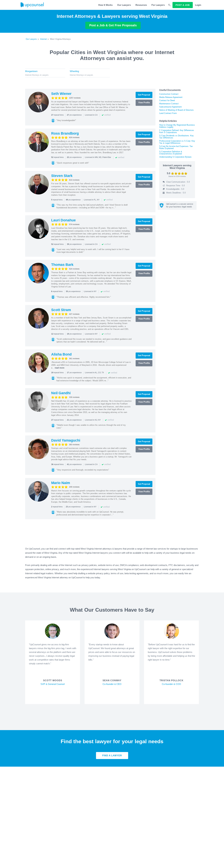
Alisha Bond (61, 354)
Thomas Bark (62, 265)
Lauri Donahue (63, 220)
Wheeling (74, 71)
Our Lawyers (124, 5)
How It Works (105, 5)
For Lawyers (158, 5)
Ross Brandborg (65, 133)
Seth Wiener (61, 94)
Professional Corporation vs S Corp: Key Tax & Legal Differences (177, 142)
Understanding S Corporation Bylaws (175, 157)
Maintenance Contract (169, 103)
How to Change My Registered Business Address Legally (177, 126)
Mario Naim (60, 483)
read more (59, 368)
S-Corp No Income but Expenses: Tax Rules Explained (176, 147)
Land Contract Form (168, 113)
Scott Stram (61, 310)
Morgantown (31, 71)
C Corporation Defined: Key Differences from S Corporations (176, 131)
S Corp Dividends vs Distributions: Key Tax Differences (176, 136)
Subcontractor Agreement (170, 107)
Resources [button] (141, 5)
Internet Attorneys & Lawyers (36, 75)
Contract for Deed (167, 100)
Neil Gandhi (61, 393)
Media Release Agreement (170, 97)
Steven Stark (62, 176)
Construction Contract (168, 94)
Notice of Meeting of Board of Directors (176, 110)
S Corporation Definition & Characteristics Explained (170, 152)
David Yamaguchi (65, 440)
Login (198, 5)
